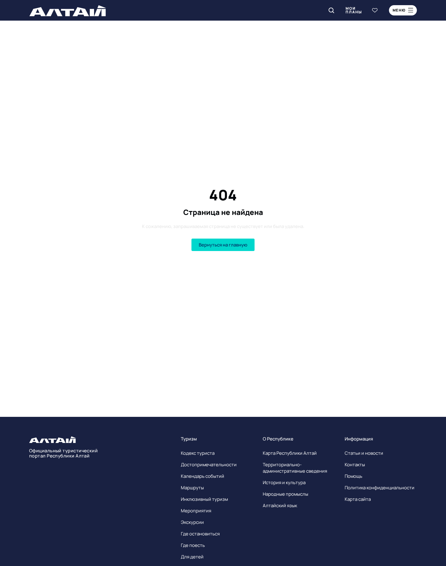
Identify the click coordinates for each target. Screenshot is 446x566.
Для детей (192, 557)
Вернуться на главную (223, 245)
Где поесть (193, 545)
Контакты (355, 464)
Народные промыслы (285, 494)
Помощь (353, 476)
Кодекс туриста (198, 453)
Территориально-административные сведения (295, 467)
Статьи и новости (364, 453)
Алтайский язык (280, 505)
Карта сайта (358, 499)
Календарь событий (202, 476)
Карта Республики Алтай (290, 453)
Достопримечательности (209, 464)
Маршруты (192, 487)
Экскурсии (192, 522)
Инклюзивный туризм (204, 499)
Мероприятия (196, 510)
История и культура (284, 482)
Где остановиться (200, 534)
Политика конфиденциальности (379, 487)
